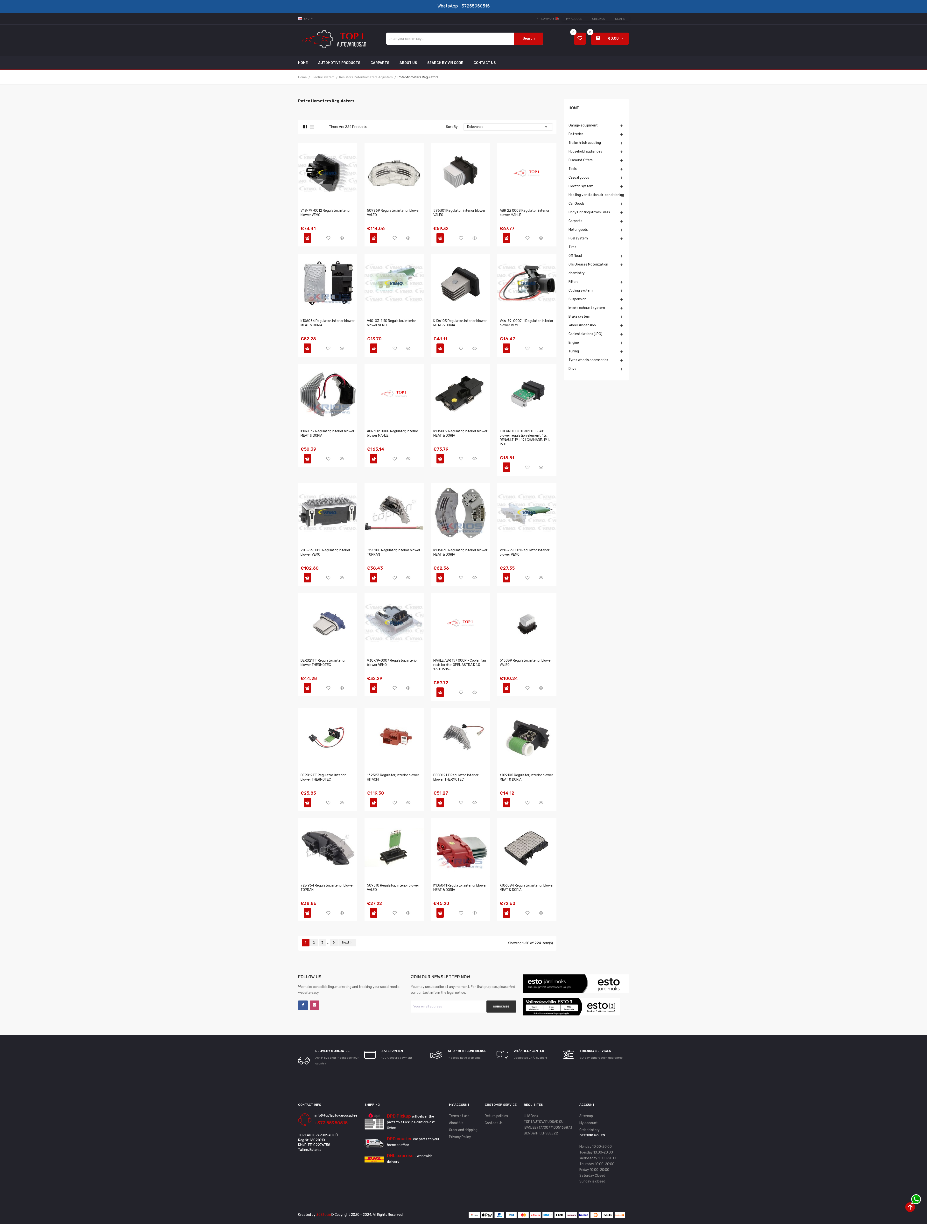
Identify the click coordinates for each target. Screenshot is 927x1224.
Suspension (577, 299)
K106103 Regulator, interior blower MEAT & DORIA (460, 323)
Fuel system (578, 238)
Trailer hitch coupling (585, 143)
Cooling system (581, 290)
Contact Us (494, 1123)
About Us (456, 1123)
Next (347, 942)
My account (575, 19)
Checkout (599, 19)
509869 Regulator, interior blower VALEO (393, 213)
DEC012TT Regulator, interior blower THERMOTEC (455, 777)
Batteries (576, 134)
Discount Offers (581, 160)
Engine (574, 343)
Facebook (303, 1005)
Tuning (574, 351)
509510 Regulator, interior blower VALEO (393, 887)
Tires (572, 247)
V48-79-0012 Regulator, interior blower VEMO (326, 213)
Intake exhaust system (587, 308)
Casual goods (579, 177)
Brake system (579, 317)
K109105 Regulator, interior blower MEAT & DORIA (526, 777)
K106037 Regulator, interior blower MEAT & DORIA (327, 433)
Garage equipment (583, 125)
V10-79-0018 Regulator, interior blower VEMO (325, 552)
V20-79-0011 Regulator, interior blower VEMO (524, 552)
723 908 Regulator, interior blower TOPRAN (393, 552)
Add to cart (307, 238)
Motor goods (578, 230)
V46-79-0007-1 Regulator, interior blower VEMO (526, 323)
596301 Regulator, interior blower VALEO (459, 213)
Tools (573, 169)
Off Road (575, 256)
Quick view (341, 238)
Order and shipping (463, 1130)
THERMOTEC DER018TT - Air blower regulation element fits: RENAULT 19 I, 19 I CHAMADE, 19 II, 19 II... (525, 437)
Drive (572, 369)
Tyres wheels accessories (588, 360)
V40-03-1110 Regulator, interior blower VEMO (391, 323)
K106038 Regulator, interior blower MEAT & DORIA (460, 552)
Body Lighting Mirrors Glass (589, 212)
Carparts (575, 221)
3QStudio (323, 1215)
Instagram (314, 1005)
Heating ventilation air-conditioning (596, 195)
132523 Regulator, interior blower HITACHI (393, 777)
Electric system (581, 186)
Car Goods (576, 204)
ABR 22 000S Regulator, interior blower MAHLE (524, 213)
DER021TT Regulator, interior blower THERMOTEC (323, 662)
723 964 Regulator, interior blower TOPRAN (327, 887)
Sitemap (586, 1116)
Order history (589, 1130)
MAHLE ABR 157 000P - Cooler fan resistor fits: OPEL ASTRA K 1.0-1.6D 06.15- (459, 664)
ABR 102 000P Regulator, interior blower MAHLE (392, 433)
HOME (574, 108)
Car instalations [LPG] (585, 334)
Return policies (496, 1116)
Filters (573, 282)
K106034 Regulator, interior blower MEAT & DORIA (328, 323)
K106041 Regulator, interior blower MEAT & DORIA (460, 887)
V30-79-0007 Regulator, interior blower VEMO (392, 662)
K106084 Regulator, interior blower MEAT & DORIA (527, 887)
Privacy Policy (460, 1137)
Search (529, 38)
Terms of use (459, 1116)
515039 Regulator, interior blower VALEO (526, 662)
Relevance (508, 127)
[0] (579, 39)
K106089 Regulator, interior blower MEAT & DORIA (460, 433)
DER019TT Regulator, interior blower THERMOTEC (323, 777)
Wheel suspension (582, 325)
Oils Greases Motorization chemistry (588, 268)
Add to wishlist (328, 238)
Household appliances (585, 151)
